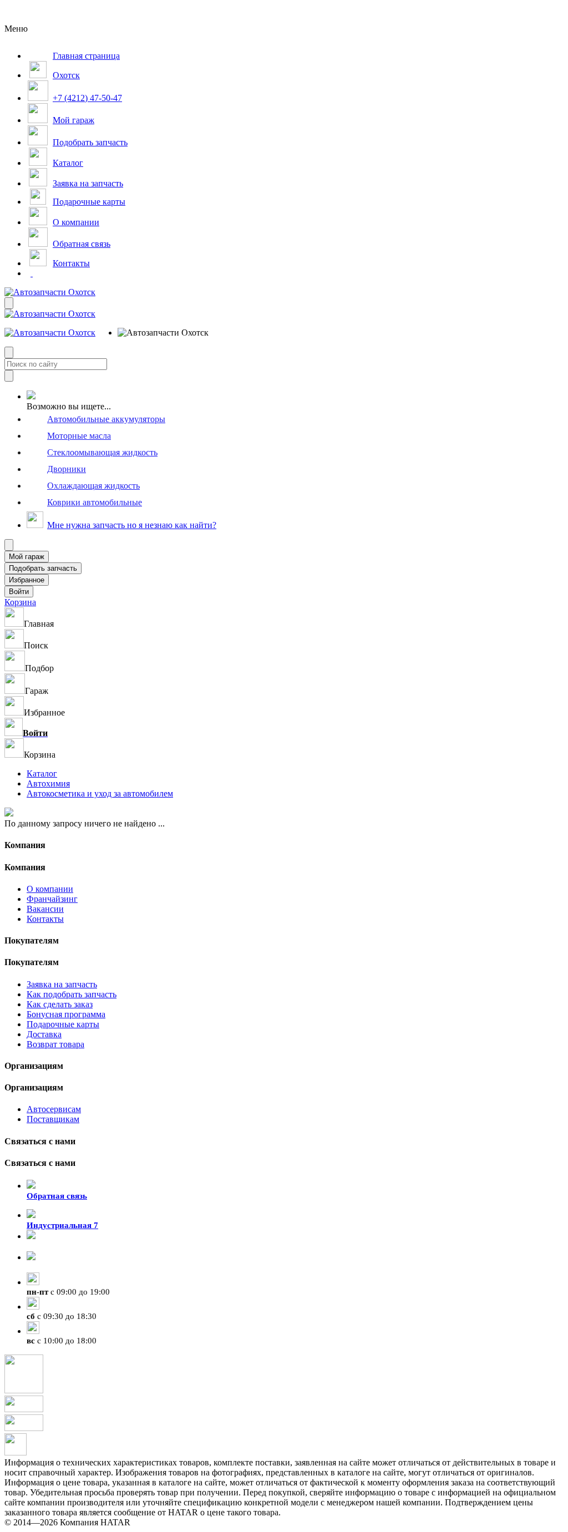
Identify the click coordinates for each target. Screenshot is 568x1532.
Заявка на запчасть (62, 984)
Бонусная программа (66, 1014)
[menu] (153, 333)
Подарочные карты (63, 1024)
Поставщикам (53, 1119)
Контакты (45, 919)
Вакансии (45, 909)
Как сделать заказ (60, 1004)
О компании (50, 889)
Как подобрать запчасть (71, 994)
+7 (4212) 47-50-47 (61, 1267)
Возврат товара (55, 1044)
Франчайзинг (52, 899)
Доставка (44, 1034)
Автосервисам (54, 1109)
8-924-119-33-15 (56, 1246)
